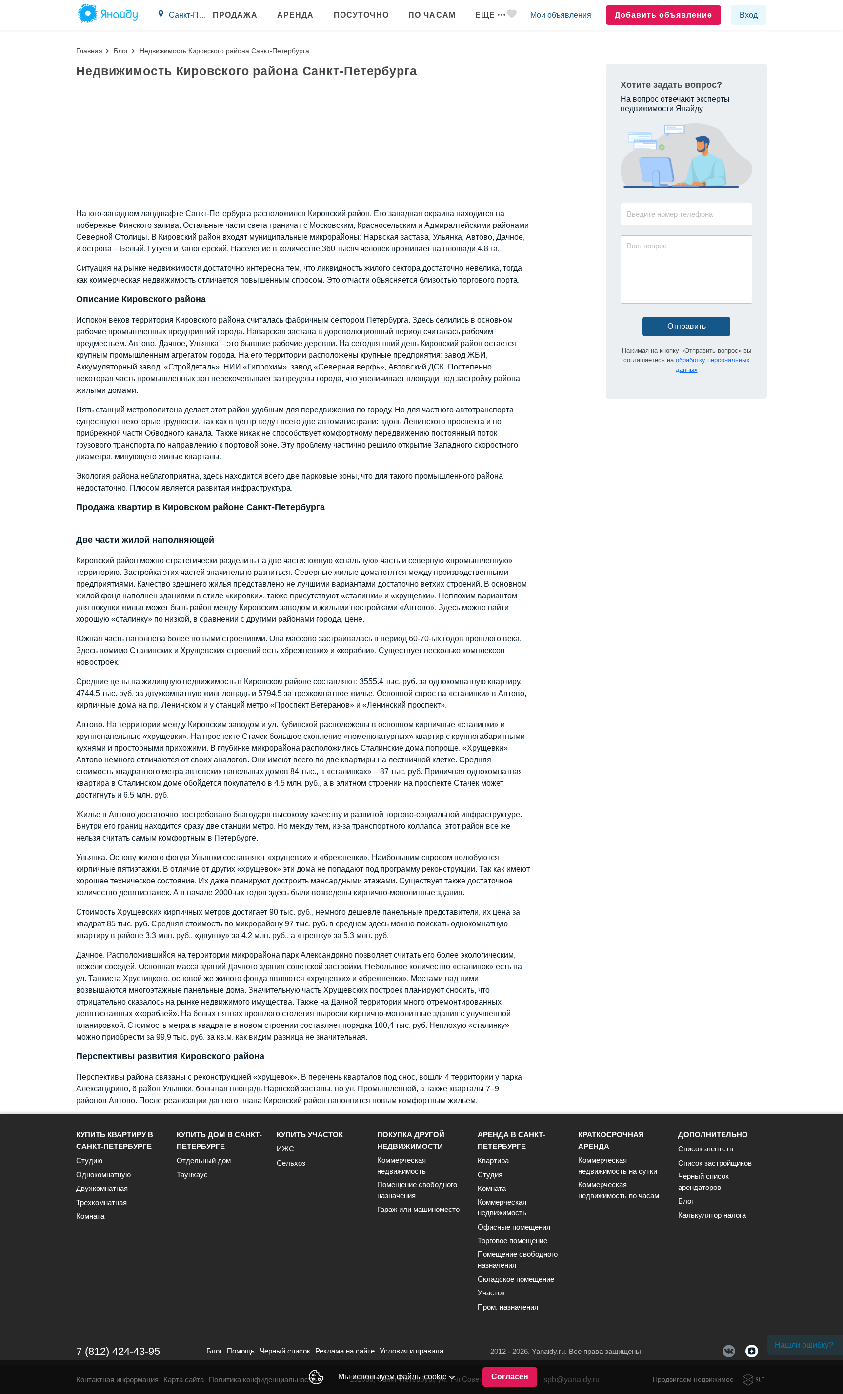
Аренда (295, 15)
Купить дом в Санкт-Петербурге (219, 1140)
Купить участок (310, 1134)
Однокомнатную (103, 1174)
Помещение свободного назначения (417, 1190)
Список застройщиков (715, 1163)
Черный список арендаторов (703, 1181)
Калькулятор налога (712, 1215)
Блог (121, 51)
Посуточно (361, 15)
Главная (89, 51)
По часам (432, 15)
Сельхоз (291, 1163)
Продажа (235, 15)
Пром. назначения (508, 1307)
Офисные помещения (514, 1227)
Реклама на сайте (345, 1351)
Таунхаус (192, 1174)
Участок (491, 1293)
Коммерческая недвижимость (401, 1165)
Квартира (493, 1160)
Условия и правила (411, 1351)
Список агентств (705, 1149)
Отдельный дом (204, 1160)
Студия (490, 1174)
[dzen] (752, 1351)
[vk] (729, 1351)
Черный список (285, 1351)
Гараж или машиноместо (418, 1209)
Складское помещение (516, 1279)
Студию (89, 1160)
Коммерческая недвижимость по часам (618, 1190)
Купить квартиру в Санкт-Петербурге (114, 1140)
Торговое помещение (512, 1240)
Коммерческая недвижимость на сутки (617, 1165)
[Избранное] (512, 15)
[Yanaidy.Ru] (108, 15)
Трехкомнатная (101, 1202)
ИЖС (285, 1149)
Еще (485, 15)
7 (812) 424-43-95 (118, 1351)
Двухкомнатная (102, 1188)
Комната (90, 1216)
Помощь (241, 1351)
